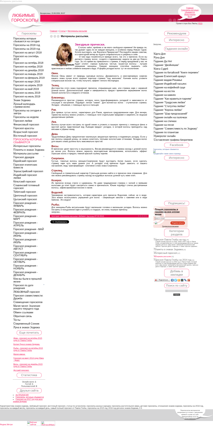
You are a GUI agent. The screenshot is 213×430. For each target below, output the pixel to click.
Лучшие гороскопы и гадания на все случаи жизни (167, 211)
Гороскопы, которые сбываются (30, 397)
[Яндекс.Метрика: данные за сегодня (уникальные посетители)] (6, 424)
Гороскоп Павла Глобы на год (170, 239)
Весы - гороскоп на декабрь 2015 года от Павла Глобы (28, 365)
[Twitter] (175, 280)
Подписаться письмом (170, 226)
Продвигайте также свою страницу (167, 154)
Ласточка (90, 216)
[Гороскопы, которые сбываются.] (154, 152)
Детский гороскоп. (21, 370)
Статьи (62, 31)
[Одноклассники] (179, 280)
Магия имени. (19, 354)
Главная (190, 8)
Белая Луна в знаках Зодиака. (26, 344)
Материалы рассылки (77, 31)
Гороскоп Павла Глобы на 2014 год (172, 260)
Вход (190, 17)
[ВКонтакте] (172, 280)
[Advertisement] (176, 180)
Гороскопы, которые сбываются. (166, 149)
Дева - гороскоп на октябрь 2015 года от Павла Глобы (27, 339)
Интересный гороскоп (165, 253)
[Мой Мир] (182, 280)
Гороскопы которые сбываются (190, 11)
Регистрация (190, 14)
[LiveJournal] (185, 280)
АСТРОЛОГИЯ (22, 395)
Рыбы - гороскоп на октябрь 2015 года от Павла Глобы (28, 349)
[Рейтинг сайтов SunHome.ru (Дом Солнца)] (34, 425)
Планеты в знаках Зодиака (168, 249)
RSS (200, 23)
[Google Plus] (188, 280)
